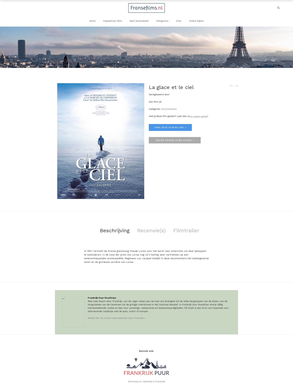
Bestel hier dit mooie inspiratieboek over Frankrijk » (117, 318)
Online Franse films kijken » (175, 140)
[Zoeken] (278, 7)
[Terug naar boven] (284, 382)
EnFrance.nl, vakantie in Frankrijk (146, 381)
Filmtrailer (186, 230)
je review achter (199, 116)
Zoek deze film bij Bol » (170, 127)
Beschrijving (115, 230)
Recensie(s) (151, 230)
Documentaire (169, 109)
